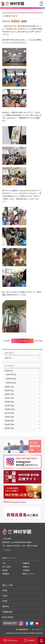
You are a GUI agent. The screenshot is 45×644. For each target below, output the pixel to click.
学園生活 (26, 567)
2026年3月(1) (11, 379)
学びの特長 (6, 567)
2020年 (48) (9, 402)
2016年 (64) (9, 417)
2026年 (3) (9, 371)
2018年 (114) (10, 409)
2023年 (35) (9, 394)
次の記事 (7, 341)
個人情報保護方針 (22, 629)
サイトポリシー (37, 629)
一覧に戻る (22, 341)
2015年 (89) (9, 421)
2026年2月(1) (11, 383)
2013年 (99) (9, 428)
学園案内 (26, 563)
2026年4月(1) (11, 374)
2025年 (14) (9, 387)
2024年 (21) (9, 390)
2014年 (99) (9, 424)
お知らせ (8, 358)
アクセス (7, 550)
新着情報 (5, 574)
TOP (4, 563)
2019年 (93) (9, 406)
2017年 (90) (9, 413)
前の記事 (38, 341)
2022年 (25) (9, 398)
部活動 (4, 570)
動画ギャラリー (28, 574)
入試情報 (26, 570)
